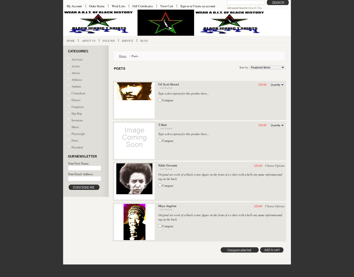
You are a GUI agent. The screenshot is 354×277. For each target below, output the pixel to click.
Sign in (184, 6)
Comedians (78, 93)
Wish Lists (118, 6)
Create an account (204, 6)
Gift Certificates (142, 6)
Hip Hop (77, 113)
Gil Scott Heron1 (168, 84)
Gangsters (78, 106)
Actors (76, 66)
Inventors (77, 120)
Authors (76, 86)
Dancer (76, 100)
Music (73, 127)
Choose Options (275, 165)
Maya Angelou (167, 206)
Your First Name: (78, 163)
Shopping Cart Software (209, 272)
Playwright (78, 134)
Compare (167, 100)
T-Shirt (162, 125)
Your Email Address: (81, 174)
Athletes (77, 79)
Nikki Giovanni (167, 165)
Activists (77, 59)
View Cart (166, 6)
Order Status (97, 6)
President (77, 147)
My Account (74, 6)
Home (122, 56)
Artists (76, 73)
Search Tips (255, 8)
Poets (75, 140)
